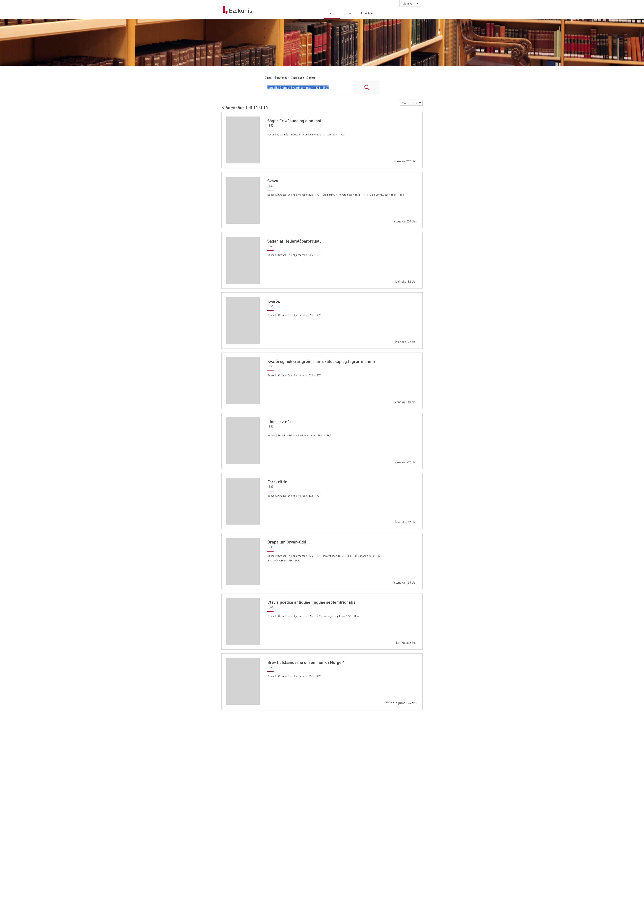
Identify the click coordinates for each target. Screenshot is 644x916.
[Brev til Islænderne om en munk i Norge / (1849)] (243, 681)
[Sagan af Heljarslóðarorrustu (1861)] (243, 260)
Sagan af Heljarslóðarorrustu (294, 241)
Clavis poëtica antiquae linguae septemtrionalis (311, 602)
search (367, 87)
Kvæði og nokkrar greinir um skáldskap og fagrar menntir (321, 361)
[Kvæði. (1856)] (243, 320)
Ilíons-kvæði (279, 421)
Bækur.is (240, 10)
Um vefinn (366, 13)
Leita (331, 13)
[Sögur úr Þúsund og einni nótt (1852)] (243, 140)
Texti (312, 77)
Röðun (411, 103)
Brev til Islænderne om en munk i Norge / (305, 662)
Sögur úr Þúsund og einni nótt (295, 120)
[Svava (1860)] (243, 200)
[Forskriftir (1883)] (243, 501)
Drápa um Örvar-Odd (286, 542)
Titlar (347, 13)
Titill (269, 77)
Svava (272, 180)
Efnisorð (298, 77)
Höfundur (283, 77)
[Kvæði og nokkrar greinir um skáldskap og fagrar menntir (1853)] (243, 380)
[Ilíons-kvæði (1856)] (243, 440)
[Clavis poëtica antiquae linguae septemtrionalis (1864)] (243, 621)
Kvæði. (273, 301)
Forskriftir (277, 481)
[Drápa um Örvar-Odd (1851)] (243, 561)
